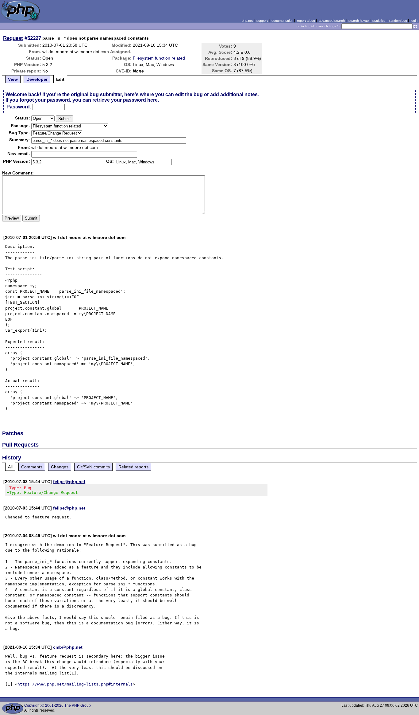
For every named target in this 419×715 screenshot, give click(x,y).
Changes (59, 466)
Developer (37, 79)
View (13, 79)
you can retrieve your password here (115, 100)
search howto (358, 20)
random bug (398, 20)
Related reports (133, 466)
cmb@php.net (68, 647)
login (414, 20)
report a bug (306, 20)
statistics (379, 20)
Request (13, 38)
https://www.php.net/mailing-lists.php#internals (75, 684)
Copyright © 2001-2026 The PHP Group (57, 705)
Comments (31, 466)
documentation (282, 20)
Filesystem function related (159, 58)
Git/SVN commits (93, 466)
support (262, 20)
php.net (247, 20)
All (10, 466)
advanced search (332, 20)
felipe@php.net (69, 481)
